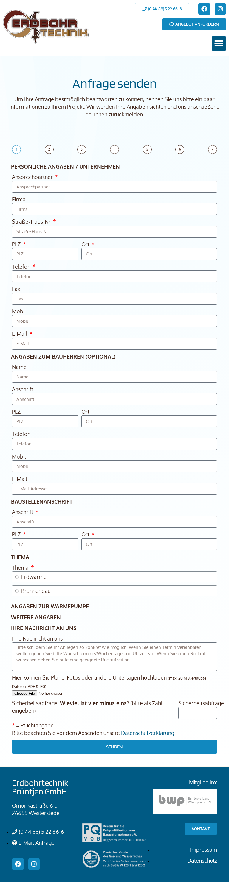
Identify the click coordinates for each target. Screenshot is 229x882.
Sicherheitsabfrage (201, 703)
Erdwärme (34, 577)
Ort (86, 244)
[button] (219, 43)
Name (19, 367)
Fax (16, 289)
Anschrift (22, 389)
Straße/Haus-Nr (32, 221)
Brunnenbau (36, 591)
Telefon (22, 266)
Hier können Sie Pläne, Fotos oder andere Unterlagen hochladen (109, 681)
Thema (21, 567)
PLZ (17, 244)
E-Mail (20, 333)
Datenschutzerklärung (147, 733)
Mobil (19, 311)
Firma (19, 199)
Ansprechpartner (33, 177)
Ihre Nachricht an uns (37, 638)
